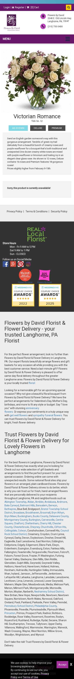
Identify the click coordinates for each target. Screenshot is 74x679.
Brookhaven (32, 512)
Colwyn (22, 530)
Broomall (45, 512)
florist (32, 383)
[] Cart (34, 7)
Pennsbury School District (18, 606)
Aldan (30, 501)
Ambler (39, 501)
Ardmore (62, 501)
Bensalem (41, 505)
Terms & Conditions (37, 211)
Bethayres (10, 509)
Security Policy (59, 211)
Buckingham (25, 516)
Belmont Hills (27, 505)
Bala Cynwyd (11, 505)
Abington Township (15, 501)
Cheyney (35, 527)
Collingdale (10, 530)
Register (19, 7)
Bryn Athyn (58, 512)
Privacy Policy (14, 211)
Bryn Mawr (10, 516)
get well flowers (19, 415)
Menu (7, 39)
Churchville (47, 527)
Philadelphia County (45, 606)
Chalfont (19, 523)
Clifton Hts (60, 527)
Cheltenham (32, 523)
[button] (68, 7)
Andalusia (50, 501)
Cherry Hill (45, 523)
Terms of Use (30, 677)
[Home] (12, 23)
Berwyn (52, 505)
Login (7, 7)
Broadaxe (18, 512)
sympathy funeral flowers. (48, 415)
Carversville (48, 519)
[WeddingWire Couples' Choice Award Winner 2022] (23, 295)
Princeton (9, 613)
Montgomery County (16, 519)
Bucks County (40, 516)
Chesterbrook (21, 527)
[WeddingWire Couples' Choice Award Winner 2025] (50, 295)
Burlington (34, 519)
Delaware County (58, 516)
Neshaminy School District (49, 591)
